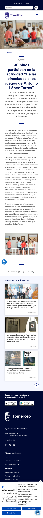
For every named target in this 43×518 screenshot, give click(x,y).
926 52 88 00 (10, 440)
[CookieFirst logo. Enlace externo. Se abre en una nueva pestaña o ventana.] (3, 487)
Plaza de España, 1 (11, 434)
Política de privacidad (12, 476)
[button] (36, 15)
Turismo (8, 457)
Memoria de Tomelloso (13, 461)
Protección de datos (12, 472)
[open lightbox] (21, 34)
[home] (14, 15)
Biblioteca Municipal (12, 464)
